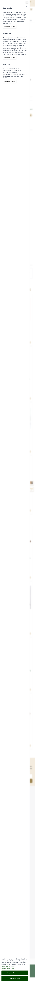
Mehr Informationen (9, 26)
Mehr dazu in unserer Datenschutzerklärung (8, 967)
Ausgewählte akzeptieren (15, 973)
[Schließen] (27, 2)
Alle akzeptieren (15, 978)
